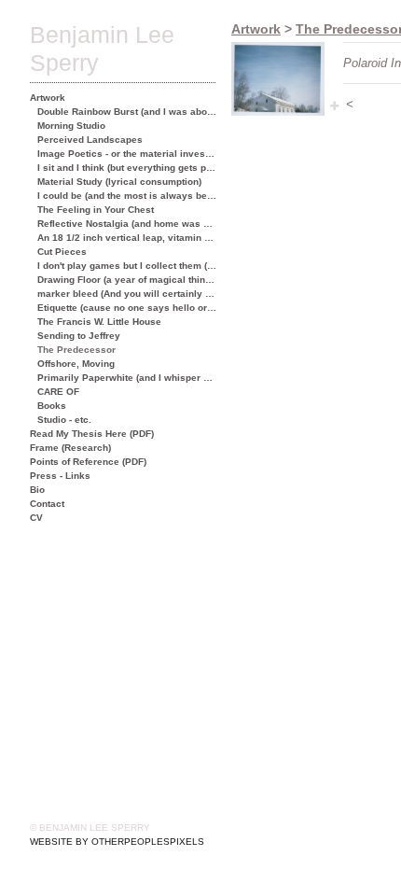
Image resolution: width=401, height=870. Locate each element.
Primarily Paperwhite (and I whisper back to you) (127, 377)
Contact (47, 503)
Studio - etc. (64, 419)
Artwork (47, 97)
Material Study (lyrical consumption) (119, 181)
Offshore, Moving (76, 363)
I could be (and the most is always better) (127, 195)
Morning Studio (71, 125)
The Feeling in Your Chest (95, 209)
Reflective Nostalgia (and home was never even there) (127, 223)
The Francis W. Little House (99, 321)
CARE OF (58, 391)
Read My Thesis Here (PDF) (92, 433)
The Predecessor (76, 349)
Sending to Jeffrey (78, 335)
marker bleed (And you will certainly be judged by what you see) (127, 293)
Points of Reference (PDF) (88, 461)
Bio (37, 489)
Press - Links (60, 475)
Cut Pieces (62, 251)
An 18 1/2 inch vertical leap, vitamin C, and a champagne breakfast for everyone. (127, 237)
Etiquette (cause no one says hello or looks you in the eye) (127, 307)
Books (51, 405)
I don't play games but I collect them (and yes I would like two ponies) (127, 265)
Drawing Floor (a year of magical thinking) (127, 279)
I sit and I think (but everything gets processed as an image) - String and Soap (127, 167)
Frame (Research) (70, 447)
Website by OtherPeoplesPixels (117, 841)
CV (36, 517)
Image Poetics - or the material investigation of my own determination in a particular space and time (127, 153)
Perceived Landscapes (90, 139)
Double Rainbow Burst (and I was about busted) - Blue (127, 111)
